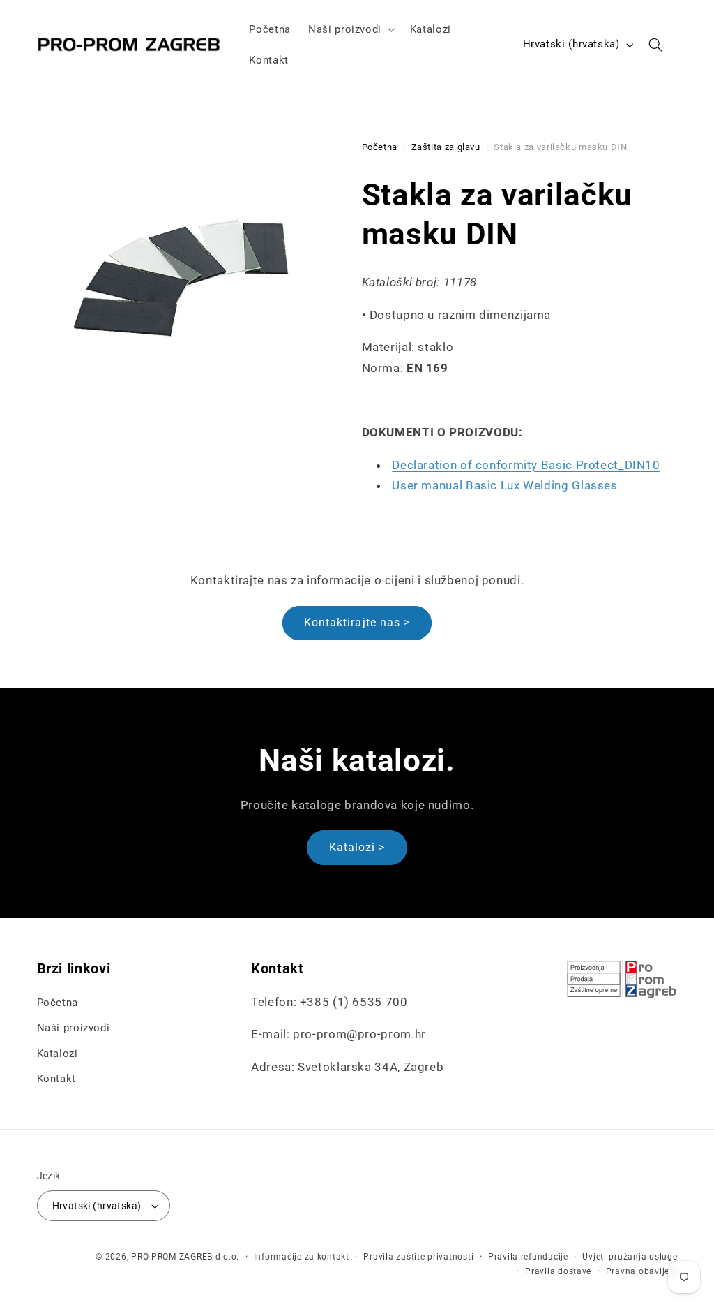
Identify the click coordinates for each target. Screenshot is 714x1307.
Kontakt (56, 1078)
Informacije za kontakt (301, 1257)
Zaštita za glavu (445, 147)
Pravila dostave (558, 1271)
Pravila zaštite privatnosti (418, 1257)
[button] (351, 29)
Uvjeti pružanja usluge (629, 1257)
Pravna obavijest (642, 1271)
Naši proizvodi (73, 1027)
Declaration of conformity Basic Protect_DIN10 (526, 465)
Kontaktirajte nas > (357, 622)
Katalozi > (357, 847)
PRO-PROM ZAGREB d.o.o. (185, 1257)
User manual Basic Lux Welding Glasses (504, 485)
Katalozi (57, 1053)
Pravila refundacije (528, 1257)
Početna (379, 147)
